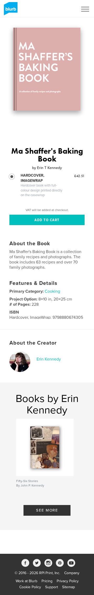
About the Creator (33, 343)
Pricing (47, 581)
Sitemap (68, 587)
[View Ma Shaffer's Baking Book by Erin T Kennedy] (46, 69)
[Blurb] (9, 10)
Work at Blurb (26, 581)
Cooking (52, 291)
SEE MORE (47, 510)
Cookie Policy (30, 587)
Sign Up (64, 9)
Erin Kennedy (49, 359)
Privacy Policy (68, 581)
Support (51, 587)
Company (71, 573)
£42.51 (79, 175)
